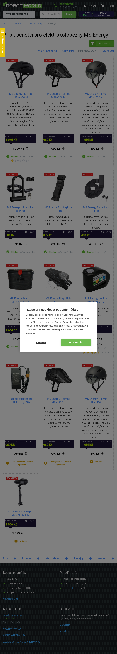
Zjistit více (30, 334)
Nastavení (41, 342)
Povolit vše (76, 342)
